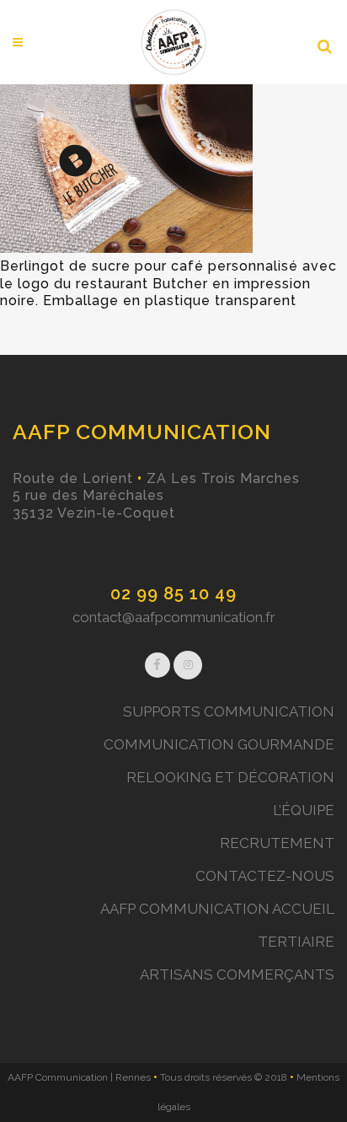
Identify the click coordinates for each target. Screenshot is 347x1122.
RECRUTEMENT (277, 843)
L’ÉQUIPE (303, 810)
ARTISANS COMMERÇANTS (237, 974)
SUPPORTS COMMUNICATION (228, 711)
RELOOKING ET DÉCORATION (230, 777)
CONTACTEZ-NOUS (264, 875)
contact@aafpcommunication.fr (173, 617)
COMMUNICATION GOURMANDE (219, 744)
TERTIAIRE (296, 941)
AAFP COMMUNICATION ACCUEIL (217, 908)
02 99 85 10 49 (173, 593)
